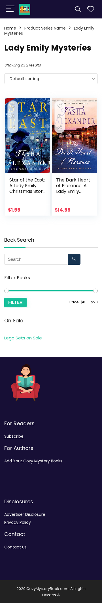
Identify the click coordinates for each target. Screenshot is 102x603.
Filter (15, 302)
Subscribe (14, 436)
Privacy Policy (17, 522)
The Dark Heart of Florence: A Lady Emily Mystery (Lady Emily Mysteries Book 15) (73, 194)
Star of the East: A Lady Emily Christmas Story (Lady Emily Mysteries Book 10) (27, 194)
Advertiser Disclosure (24, 514)
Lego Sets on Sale (23, 338)
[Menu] (10, 9)
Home (10, 28)
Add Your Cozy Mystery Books (33, 461)
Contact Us (15, 547)
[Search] (78, 9)
